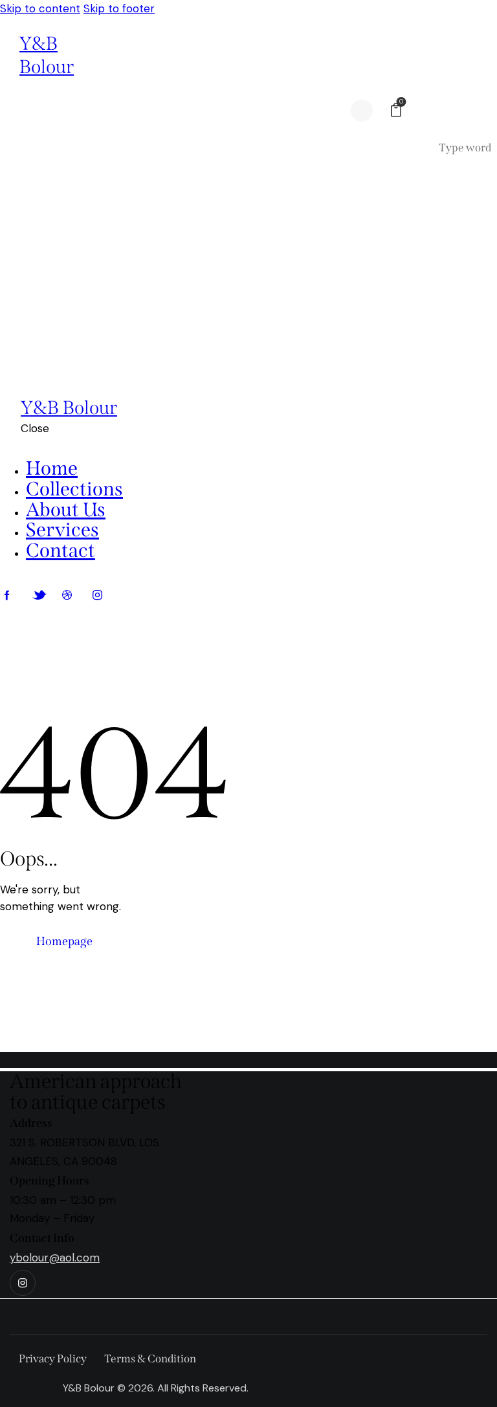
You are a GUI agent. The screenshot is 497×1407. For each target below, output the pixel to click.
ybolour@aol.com (55, 1257)
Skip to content (40, 8)
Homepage (64, 941)
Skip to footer (119, 8)
